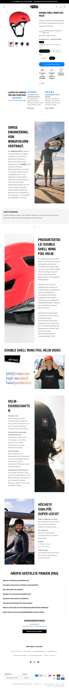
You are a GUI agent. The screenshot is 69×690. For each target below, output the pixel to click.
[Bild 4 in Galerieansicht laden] (27, 44)
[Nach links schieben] (6, 44)
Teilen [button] (42, 83)
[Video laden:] (34, 372)
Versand (41, 44)
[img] (16, 98)
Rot (52, 58)
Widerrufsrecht (38, 684)
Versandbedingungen (39, 651)
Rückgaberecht (52, 651)
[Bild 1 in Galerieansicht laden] (11, 44)
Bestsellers (27, 651)
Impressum (49, 685)
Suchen (46, 655)
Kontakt (52, 655)
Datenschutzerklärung (49, 684)
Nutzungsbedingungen (35, 655)
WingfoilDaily (19, 684)
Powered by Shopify (28, 684)
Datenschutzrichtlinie (20, 655)
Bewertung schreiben (34, 631)
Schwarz (44, 58)
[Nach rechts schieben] (32, 44)
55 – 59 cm (56, 51)
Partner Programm (16, 651)
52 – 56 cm (44, 51)
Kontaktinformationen (59, 685)
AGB (57, 684)
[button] (4, 7)
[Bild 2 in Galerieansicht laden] (16, 44)
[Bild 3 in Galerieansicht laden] (22, 44)
